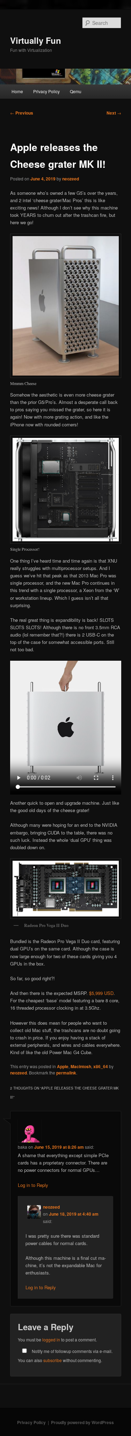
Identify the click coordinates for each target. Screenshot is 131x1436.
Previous (21, 113)
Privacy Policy (46, 91)
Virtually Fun (35, 40)
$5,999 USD (101, 993)
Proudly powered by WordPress (82, 1422)
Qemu (75, 91)
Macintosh (81, 1066)
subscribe (52, 1360)
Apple (62, 1066)
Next (114, 113)
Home (17, 91)
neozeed (70, 179)
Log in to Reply (33, 1185)
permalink (66, 1073)
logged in (51, 1339)
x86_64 (100, 1066)
